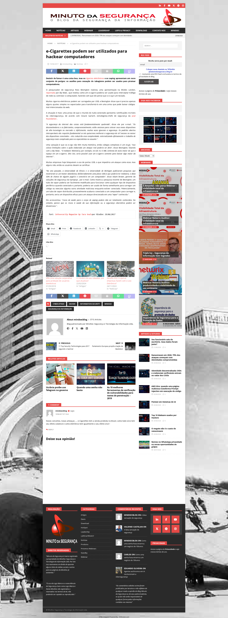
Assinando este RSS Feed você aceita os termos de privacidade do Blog (160, 75)
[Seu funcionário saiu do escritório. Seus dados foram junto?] (149, 121)
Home (48, 30)
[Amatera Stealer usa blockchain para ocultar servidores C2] (171, 139)
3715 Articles (95, 319)
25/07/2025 (148, 292)
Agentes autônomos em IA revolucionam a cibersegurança (130, 574)
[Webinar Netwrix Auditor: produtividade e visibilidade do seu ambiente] (160, 280)
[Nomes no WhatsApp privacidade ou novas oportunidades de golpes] (144, 445)
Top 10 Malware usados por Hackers (164, 416)
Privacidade (160, 91)
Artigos (75, 30)
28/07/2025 (148, 259)
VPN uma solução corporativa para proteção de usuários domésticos (59, 281)
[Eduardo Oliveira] (119, 572)
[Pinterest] (178, 5)
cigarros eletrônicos (95, 78)
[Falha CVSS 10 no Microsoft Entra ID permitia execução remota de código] (160, 121)
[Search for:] (160, 45)
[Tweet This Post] (62, 71)
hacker (72, 304)
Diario (83, 519)
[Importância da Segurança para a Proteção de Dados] (160, 312)
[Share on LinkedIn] (73, 71)
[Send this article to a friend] (96, 71)
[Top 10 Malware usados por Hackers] (144, 418)
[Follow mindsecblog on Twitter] (76, 328)
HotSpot (84, 527)
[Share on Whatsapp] (118, 71)
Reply (51, 429)
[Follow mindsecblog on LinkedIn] (86, 328)
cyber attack (58, 304)
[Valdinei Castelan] (119, 530)
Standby (84, 553)
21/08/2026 (157, 347)
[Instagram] (183, 5)
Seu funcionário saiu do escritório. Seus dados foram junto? (164, 341)
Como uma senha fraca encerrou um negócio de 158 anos (135, 543)
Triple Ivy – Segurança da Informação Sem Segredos (156, 254)
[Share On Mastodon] (129, 71)
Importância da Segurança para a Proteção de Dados (160, 319)
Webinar (88, 30)
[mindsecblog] (119, 518)
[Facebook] (164, 5)
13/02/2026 (148, 227)
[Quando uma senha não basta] (91, 374)
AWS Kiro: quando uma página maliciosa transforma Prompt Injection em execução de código (166, 388)
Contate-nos (158, 30)
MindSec (175, 30)
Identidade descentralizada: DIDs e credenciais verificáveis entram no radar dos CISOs (166, 373)
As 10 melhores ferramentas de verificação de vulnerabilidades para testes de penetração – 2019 (121, 393)
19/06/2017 (54, 64)
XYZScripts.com (124, 617)
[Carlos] (119, 558)
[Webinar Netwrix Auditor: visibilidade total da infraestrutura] (160, 215)
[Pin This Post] (85, 71)
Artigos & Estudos (150, 334)
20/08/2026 (157, 363)
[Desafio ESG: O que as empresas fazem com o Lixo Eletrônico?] (121, 269)
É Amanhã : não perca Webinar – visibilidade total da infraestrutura (160, 188)
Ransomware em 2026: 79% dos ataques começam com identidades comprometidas (165, 357)
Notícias (60, 30)
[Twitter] (173, 5)
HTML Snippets (104, 617)
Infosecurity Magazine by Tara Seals (73, 214)
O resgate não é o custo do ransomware (163, 429)
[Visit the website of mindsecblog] (68, 328)
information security (90, 304)
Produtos (84, 544)
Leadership (104, 30)
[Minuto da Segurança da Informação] (114, 26)
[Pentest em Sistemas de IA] (149, 139)
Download (141, 30)
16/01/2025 (148, 324)
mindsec (108, 304)
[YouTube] (169, 5)
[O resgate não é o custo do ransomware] (144, 431)
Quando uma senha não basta (89, 389)
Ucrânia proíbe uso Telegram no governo (57, 389)
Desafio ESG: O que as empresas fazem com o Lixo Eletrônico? (119, 281)
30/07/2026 (157, 450)
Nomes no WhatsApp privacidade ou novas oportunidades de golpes (166, 444)
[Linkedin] (160, 5)
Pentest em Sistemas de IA (163, 402)
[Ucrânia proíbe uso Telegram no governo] (60, 374)
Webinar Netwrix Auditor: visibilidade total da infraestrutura (156, 220)
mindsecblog (67, 64)
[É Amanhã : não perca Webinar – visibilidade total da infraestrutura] (160, 183)
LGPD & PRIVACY (122, 30)
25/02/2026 (148, 195)
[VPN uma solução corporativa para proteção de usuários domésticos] (60, 269)
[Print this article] (107, 71)
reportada (50, 92)
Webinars (146, 162)
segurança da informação (60, 309)
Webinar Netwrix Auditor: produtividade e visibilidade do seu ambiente (159, 285)
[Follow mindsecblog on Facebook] (71, 328)
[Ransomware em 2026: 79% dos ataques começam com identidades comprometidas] (149, 130)
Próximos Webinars (88, 548)
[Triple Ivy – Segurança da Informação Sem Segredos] (160, 248)
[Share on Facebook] (51, 71)
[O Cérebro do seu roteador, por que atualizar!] (90, 269)
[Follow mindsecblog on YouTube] (81, 328)
